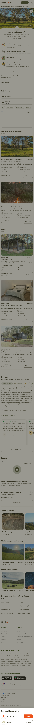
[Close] (17, 363)
